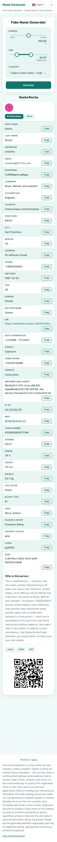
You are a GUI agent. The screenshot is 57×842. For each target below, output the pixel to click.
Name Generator (14, 4)
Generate (28, 85)
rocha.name (12, 374)
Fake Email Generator (14, 836)
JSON (21, 649)
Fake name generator (13, 10)
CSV (31, 649)
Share (29, 116)
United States (31, 10)
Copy (46, 128)
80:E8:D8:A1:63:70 (15, 421)
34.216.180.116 (13, 409)
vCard (10, 649)
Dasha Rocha (45, 10)
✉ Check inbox (14, 116)
